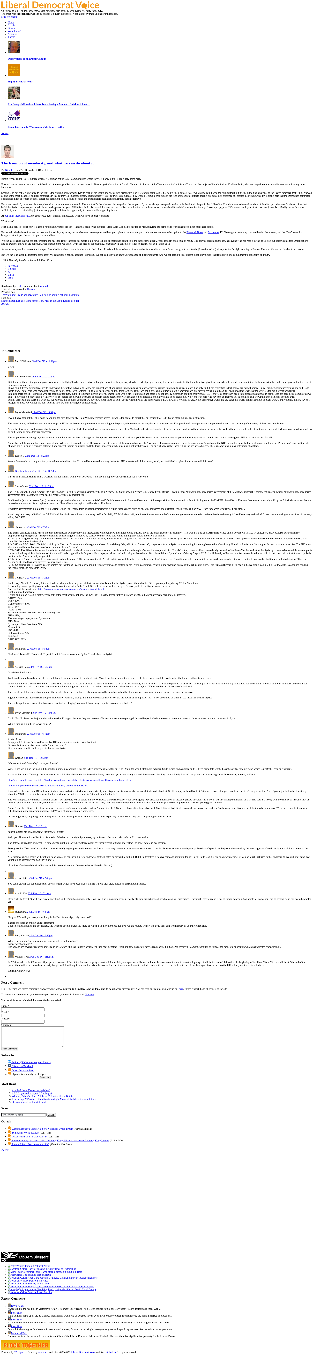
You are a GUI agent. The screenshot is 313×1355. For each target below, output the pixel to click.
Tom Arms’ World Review (25, 1132)
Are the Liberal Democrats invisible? (31, 1090)
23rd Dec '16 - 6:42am (38, 733)
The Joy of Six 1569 (38, 1283)
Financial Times (194, 232)
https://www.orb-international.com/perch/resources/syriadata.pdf (71, 589)
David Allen (17, 1305)
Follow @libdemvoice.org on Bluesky (31, 1062)
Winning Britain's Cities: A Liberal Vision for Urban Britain (42, 1096)
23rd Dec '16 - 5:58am (40, 667)
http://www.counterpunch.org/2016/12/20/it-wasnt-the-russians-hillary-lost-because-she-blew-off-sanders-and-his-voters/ (69, 780)
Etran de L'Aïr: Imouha (39, 1292)
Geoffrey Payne (23, 471)
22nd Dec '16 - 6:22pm (37, 455)
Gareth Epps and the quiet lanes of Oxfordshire (51, 1268)
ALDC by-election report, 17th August (32, 1093)
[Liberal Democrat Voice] (50, 8)
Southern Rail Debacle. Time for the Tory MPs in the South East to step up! (40, 300)
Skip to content (9, 16)
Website (5, 1018)
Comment (6, 1025)
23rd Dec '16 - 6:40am (44, 712)
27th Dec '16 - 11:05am (41, 956)
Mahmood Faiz (19, 1333)
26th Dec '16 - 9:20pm (40, 935)
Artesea (42, 1352)
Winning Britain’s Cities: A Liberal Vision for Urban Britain (42, 1128)
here (181, 989)
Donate (11, 28)
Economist (213, 232)
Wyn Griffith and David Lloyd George (76, 1289)
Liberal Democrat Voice (83, 1352)
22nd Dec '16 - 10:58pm (44, 471)
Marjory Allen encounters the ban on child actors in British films (60, 1286)
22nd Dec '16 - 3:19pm (43, 376)
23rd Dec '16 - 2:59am (38, 527)
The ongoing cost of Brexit (36, 1274)
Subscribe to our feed (22, 1070)
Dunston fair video (38, 1280)
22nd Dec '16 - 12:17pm (44, 361)
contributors (110, 1352)
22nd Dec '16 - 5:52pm (44, 412)
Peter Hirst (16, 1312)
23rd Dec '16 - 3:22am (38, 577)
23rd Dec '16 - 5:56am (38, 648)
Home (11, 22)
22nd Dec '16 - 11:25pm (41, 486)
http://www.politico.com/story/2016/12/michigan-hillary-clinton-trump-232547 (48, 785)
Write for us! (14, 31)
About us (12, 34)
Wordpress (19, 1352)
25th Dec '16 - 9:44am (38, 911)
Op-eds (31, 289)
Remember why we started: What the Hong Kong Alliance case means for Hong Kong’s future (60, 1140)
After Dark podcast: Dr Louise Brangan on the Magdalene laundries (62, 1277)
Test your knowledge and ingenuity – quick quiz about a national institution (40, 294)
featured (43, 286)
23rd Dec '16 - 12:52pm (36, 757)
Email (4, 1012)
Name (4, 1005)
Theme (11, 37)
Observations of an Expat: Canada (29, 1102)
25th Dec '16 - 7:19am (39, 893)
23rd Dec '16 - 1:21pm (35, 826)
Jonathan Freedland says (17, 215)
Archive (12, 25)
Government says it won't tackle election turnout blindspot (52, 1271)
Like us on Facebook (22, 1066)
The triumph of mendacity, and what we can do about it (47, 163)
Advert (4, 133)
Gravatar (89, 994)
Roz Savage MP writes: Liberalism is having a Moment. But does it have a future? (54, 1099)
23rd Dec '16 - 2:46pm (40, 878)
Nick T (8, 170)
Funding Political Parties (37, 1266)
